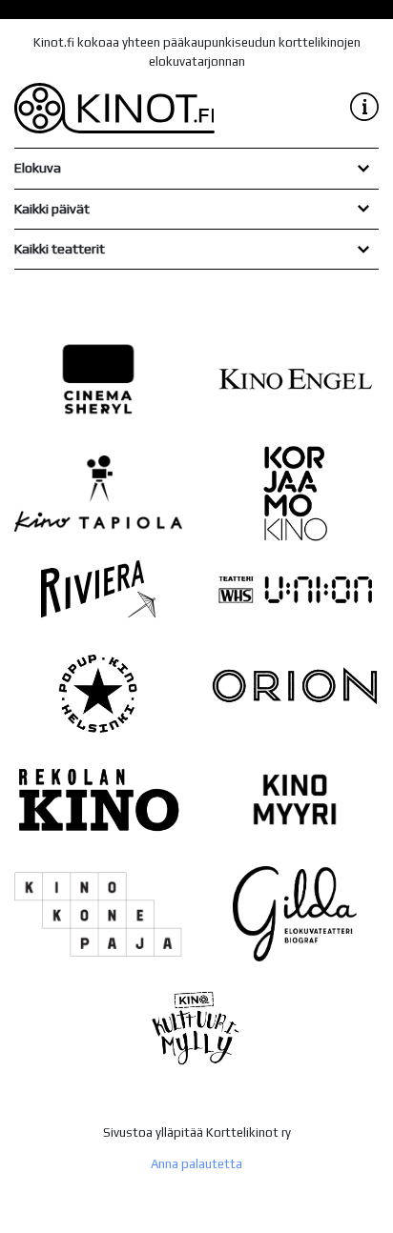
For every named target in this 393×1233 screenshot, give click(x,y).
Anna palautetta (196, 1164)
